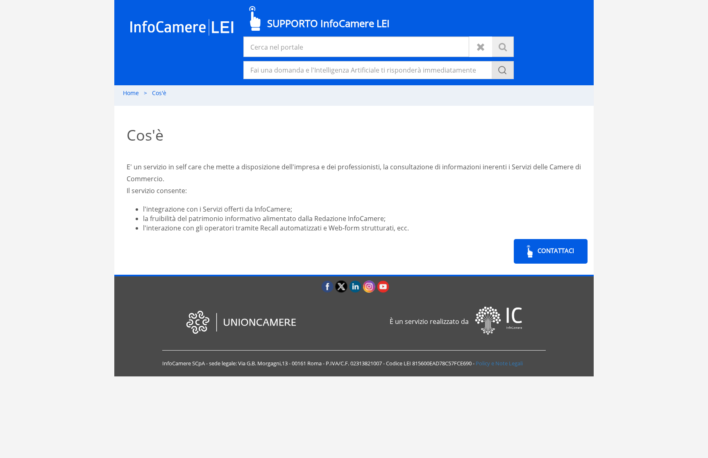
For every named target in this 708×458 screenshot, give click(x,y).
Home (135, 93)
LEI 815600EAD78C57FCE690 (438, 363)
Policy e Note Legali (499, 363)
